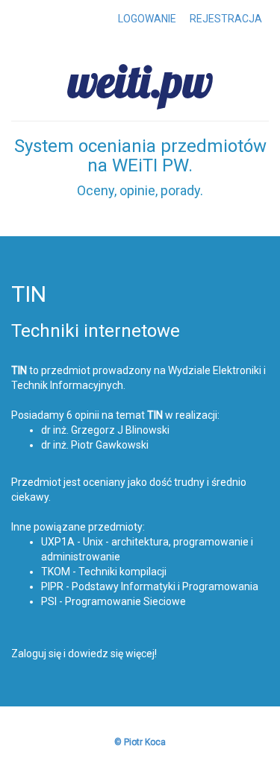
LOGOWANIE (147, 19)
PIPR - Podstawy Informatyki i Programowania (149, 586)
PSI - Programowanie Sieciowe (113, 601)
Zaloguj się (36, 653)
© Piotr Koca (140, 742)
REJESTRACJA (226, 19)
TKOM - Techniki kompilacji (104, 572)
